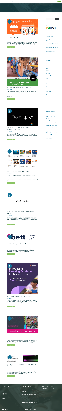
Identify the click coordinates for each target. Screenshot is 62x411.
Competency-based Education (50, 51)
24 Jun (54, 398)
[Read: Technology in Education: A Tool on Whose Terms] (22, 71)
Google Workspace (48, 125)
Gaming (47, 67)
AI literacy (51, 111)
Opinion (47, 78)
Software (47, 88)
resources (53, 132)
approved (54, 111)
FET (46, 65)
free (54, 120)
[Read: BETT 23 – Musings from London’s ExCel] (22, 237)
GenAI (47, 123)
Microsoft (54, 128)
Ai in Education (48, 111)
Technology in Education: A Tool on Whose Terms (20, 87)
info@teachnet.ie (6, 391)
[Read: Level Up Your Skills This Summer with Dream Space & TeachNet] (22, 200)
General (47, 68)
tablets (52, 136)
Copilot (55, 116)
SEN (46, 86)
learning (57, 125)
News (46, 76)
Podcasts (47, 80)
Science (56, 132)
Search (47, 16)
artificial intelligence (48, 113)
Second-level (48, 85)
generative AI (53, 122)
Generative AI (48, 70)
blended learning (49, 115)
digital (49, 118)
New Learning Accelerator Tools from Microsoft (19, 296)
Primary (47, 83)
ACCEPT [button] (59, 1)
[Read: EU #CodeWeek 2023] (22, 26)
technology (49, 139)
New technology (48, 75)
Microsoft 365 (48, 129)
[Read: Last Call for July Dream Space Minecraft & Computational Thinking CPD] (22, 116)
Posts (46, 81)
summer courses (48, 136)
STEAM (48, 134)
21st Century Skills (48, 109)
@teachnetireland (49, 388)
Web (46, 98)
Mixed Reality (48, 73)
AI (55, 110)
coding (47, 62)
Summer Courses (48, 91)
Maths (49, 128)
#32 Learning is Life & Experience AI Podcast (29, 394)
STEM (46, 89)
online (47, 132)
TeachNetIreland (44, 388)
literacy (47, 128)
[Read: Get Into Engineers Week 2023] (22, 324)
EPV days (50, 120)
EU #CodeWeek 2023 (13, 37)
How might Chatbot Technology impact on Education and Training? (22, 365)
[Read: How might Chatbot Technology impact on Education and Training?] (22, 358)
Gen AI (50, 122)
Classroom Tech (48, 60)
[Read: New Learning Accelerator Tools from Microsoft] (22, 278)
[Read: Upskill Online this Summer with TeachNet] (22, 159)
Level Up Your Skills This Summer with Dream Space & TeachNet (21, 212)
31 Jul (53, 388)
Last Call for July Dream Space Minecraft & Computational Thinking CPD (18, 128)
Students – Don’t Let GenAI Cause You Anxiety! (29, 402)
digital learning (54, 118)
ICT (53, 125)
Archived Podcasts (48, 57)
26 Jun (54, 393)
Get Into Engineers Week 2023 (15, 335)
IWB (55, 125)
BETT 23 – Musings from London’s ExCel (17, 244)
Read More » (11, 47)
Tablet (47, 93)
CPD (46, 63)
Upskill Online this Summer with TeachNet (18, 171)
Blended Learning (48, 58)
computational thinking (51, 116)
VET (46, 94)
